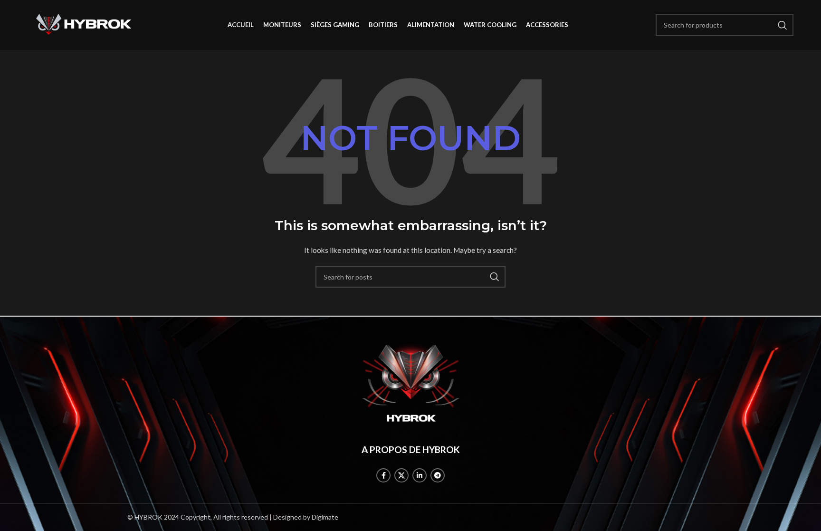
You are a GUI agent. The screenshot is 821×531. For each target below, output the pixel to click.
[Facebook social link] (383, 475)
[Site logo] (84, 24)
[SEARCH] (495, 277)
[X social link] (401, 475)
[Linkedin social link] (419, 475)
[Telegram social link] (437, 475)
